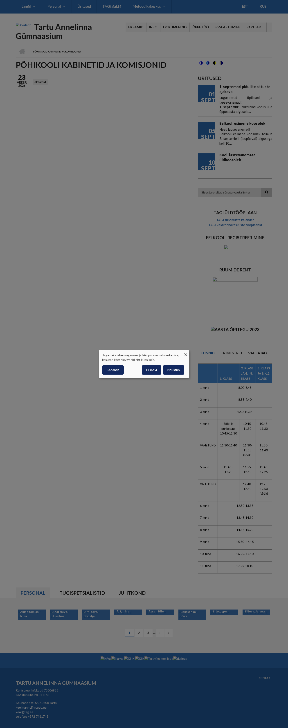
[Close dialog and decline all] (185, 353)
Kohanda (113, 370)
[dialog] (144, 364)
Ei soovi (151, 370)
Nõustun (173, 370)
